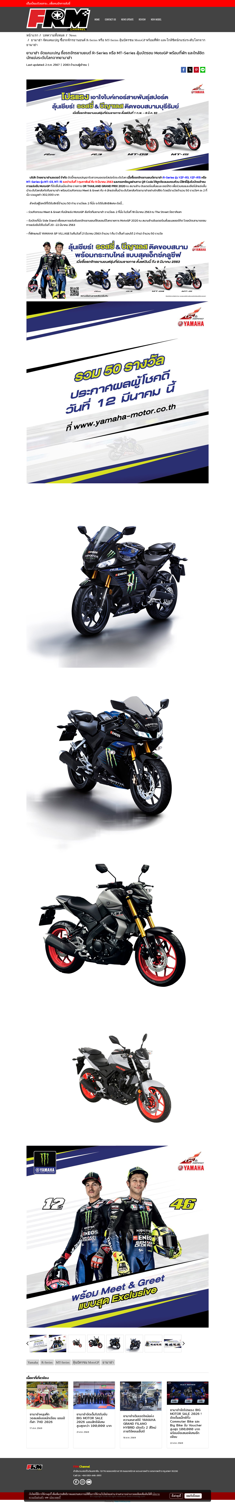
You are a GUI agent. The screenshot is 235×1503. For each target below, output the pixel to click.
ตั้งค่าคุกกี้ (176, 1495)
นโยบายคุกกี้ (55, 1497)
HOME (97, 19)
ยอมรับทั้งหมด (193, 1495)
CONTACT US (110, 19)
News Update (127, 19)
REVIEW (142, 19)
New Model (156, 19)
